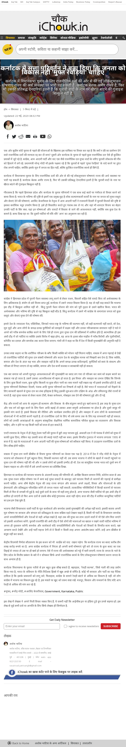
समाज (21, 38)
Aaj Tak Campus (33, 2)
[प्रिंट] (36, 136)
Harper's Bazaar (115, 2)
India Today (68, 2)
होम (5, 109)
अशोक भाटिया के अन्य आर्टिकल (50, 743)
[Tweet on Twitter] (14, 136)
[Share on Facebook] (7, 136)
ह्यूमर (94, 38)
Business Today (83, 2)
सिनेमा (53, 38)
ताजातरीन (87, 743)
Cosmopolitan (99, 2)
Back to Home (20, 743)
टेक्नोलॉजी (106, 38)
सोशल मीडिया (68, 38)
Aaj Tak (14, 2)
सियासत (10, 38)
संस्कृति (32, 38)
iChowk (5, 2)
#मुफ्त (7, 591)
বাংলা (21, 2)
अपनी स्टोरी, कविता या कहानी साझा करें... (48, 49)
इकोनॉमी (84, 38)
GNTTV (46, 2)
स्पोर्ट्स (43, 38)
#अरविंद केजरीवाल (33, 591)
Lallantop (56, 2)
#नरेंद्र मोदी (17, 591)
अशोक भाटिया (16, 643)
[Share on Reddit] (21, 136)
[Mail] (28, 136)
